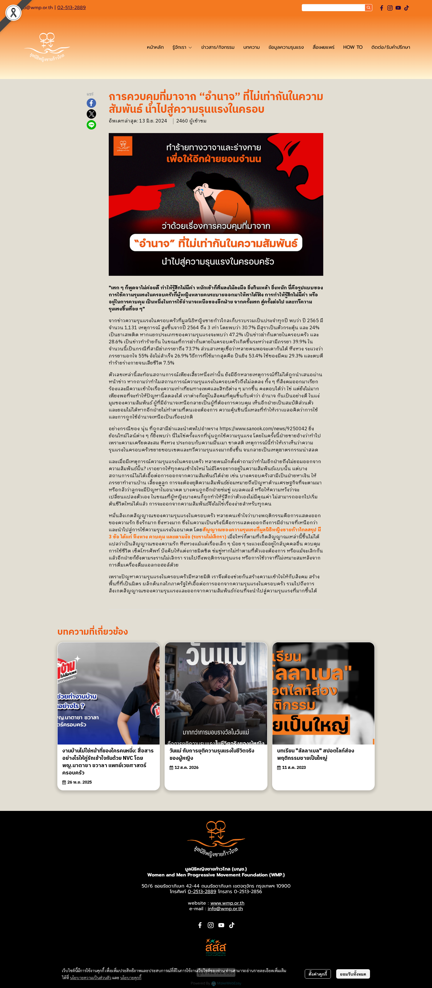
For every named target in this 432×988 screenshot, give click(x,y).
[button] (337, 8)
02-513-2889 (71, 7)
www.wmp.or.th (227, 903)
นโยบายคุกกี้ (130, 977)
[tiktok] (406, 8)
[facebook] (381, 8)
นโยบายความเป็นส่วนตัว (90, 977)
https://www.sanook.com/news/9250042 (263, 429)
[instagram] (390, 8)
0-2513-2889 (202, 891)
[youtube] (398, 8)
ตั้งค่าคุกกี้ (318, 974)
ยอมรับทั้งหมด (353, 974)
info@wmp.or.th (35, 7)
